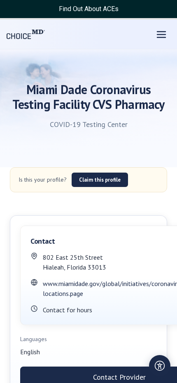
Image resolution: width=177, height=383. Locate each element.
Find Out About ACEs (89, 9)
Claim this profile (100, 179)
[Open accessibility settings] (159, 365)
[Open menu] (161, 34)
